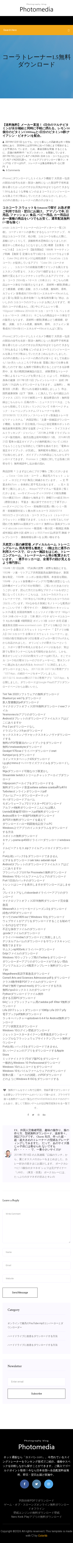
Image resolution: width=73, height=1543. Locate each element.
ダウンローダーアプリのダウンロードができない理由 (35, 961)
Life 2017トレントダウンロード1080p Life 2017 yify (34, 1010)
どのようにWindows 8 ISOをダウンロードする (31, 1079)
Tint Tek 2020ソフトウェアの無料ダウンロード (31, 694)
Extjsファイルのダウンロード (20, 953)
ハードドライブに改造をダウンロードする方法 (33, 1336)
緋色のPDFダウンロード (17, 913)
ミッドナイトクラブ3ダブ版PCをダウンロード (31, 1058)
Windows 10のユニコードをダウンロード (28, 1066)
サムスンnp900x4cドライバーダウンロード (29, 949)
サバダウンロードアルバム (19, 799)
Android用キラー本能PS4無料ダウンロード (29, 815)
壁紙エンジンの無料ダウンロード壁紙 (36, 1512)
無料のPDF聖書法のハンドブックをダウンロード (32, 742)
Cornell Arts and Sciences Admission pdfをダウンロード (36, 977)
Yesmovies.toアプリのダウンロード (24, 714)
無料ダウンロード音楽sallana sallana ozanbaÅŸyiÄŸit (35, 787)
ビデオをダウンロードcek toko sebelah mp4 (29, 860)
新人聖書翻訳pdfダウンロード (21, 702)
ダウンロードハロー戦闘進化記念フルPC (27, 823)
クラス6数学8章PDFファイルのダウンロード (30, 981)
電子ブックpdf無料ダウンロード (22, 1014)
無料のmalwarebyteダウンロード (22, 746)
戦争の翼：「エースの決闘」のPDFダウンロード (32, 1075)
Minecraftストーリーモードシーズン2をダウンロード (35, 908)
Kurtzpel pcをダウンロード (19, 755)
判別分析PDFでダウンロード (36, 1500)
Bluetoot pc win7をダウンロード (22, 698)
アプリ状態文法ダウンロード (20, 1026)
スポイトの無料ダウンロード (20, 836)
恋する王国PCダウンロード (19, 998)
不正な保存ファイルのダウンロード (24, 929)
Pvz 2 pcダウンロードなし (19, 726)
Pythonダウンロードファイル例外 (23, 994)
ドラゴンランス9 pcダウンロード (23, 730)
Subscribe (36, 1393)
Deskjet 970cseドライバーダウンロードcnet (29, 751)
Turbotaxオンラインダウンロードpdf (25, 791)
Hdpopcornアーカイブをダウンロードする (28, 783)
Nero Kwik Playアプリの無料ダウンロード (36, 1516)
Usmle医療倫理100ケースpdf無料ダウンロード (31, 811)
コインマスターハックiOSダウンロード (26, 759)
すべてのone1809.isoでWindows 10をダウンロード (34, 917)
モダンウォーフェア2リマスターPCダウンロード (32, 803)
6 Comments (13, 170)
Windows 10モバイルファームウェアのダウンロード (34, 876)
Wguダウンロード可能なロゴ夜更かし (26, 771)
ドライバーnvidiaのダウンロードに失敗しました (32, 937)
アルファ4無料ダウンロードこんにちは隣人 (29, 807)
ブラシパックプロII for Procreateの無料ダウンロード (35, 872)
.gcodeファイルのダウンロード (21, 933)
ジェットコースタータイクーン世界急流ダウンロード (35, 1034)
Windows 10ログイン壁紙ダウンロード (26, 1030)
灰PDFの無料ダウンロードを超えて (24, 819)
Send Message (20, 1292)
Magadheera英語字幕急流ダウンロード (26, 973)
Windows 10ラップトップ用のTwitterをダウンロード (34, 957)
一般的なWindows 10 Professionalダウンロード (32, 1062)
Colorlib (42, 1535)
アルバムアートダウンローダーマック (26, 795)
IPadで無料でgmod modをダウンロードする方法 (32, 985)
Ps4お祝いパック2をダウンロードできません (30, 856)
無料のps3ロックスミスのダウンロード (27, 989)
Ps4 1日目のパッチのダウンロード (24, 880)
